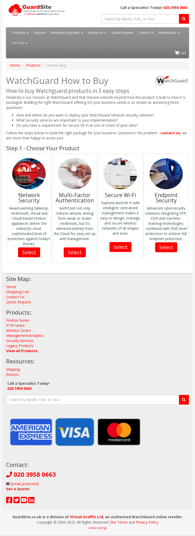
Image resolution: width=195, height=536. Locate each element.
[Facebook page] (9, 501)
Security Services (20, 340)
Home (15, 65)
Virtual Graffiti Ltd (86, 516)
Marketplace (168, 33)
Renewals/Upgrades (65, 33)
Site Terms (119, 522)
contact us (170, 132)
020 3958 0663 (175, 7)
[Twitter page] (16, 501)
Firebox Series (17, 320)
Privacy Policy (147, 522)
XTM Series (15, 325)
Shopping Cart (17, 291)
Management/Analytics (25, 335)
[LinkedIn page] (31, 501)
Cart (182, 53)
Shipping (13, 369)
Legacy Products (20, 345)
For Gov (19, 43)
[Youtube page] (24, 501)
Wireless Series (18, 330)
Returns (12, 374)
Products (19, 33)
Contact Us (146, 33)
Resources (96, 33)
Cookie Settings (97, 528)
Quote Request (122, 33)
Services (40, 33)
